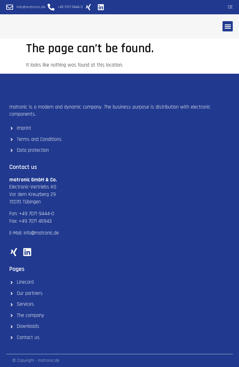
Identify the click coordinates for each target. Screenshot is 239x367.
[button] (228, 26)
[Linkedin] (27, 252)
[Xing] (13, 252)
